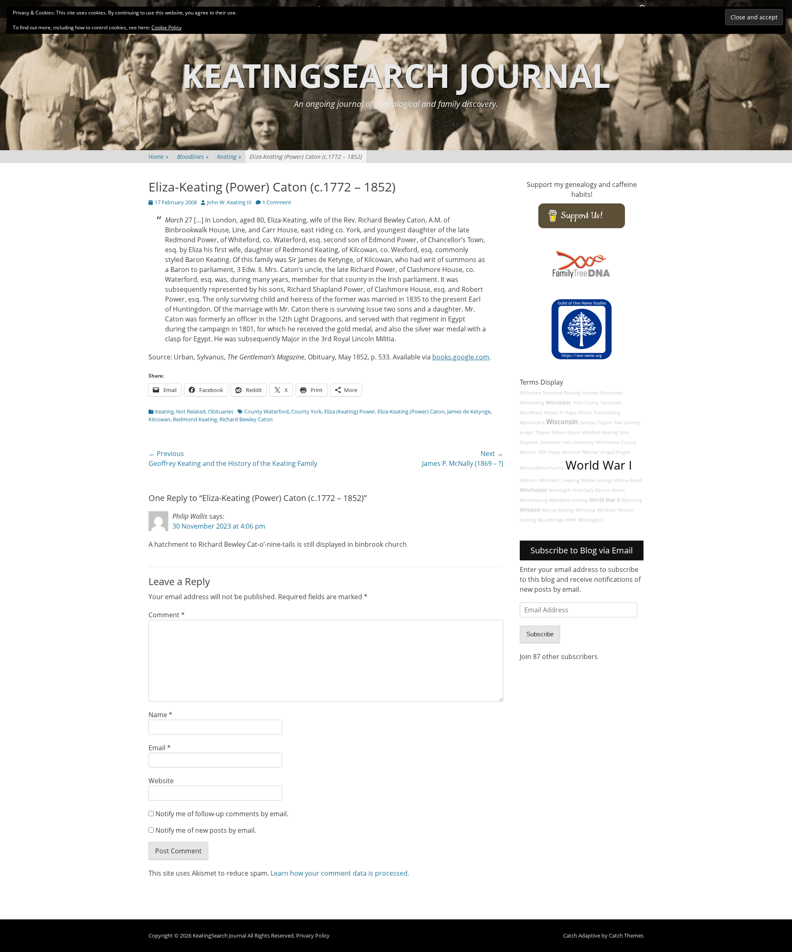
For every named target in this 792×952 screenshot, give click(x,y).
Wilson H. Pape (560, 413)
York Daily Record (591, 490)
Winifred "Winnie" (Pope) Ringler (596, 452)
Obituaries (220, 411)
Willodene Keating (568, 500)
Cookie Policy (166, 27)
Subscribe (540, 634)
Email (159, 747)
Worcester (558, 402)
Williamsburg (533, 500)
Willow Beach (628, 480)
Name (160, 714)
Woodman (611, 393)
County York (306, 411)
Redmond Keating (195, 419)
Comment (166, 614)
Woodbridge (550, 520)
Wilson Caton (566, 432)
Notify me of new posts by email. (206, 830)
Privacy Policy (313, 935)
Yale (618, 422)
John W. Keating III (229, 202)
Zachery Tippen (596, 422)
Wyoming (632, 500)
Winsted (530, 509)
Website (161, 780)
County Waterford (266, 411)
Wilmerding (532, 403)
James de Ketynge (468, 411)
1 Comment (276, 202)
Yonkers (590, 393)
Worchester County (616, 442)
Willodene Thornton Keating (550, 393)
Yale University (578, 442)
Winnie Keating (558, 510)
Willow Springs (597, 480)
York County (586, 403)
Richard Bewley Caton (246, 419)
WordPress (531, 413)
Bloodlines (193, 157)
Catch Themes (626, 935)
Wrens (618, 490)
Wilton (585, 413)
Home (158, 157)
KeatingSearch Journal (396, 74)
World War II (604, 499)
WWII (571, 520)
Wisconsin (562, 421)
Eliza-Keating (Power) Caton (411, 411)
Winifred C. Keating (559, 480)
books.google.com (460, 356)
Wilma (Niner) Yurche (542, 468)
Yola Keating (607, 413)
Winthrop (585, 510)
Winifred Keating (600, 432)
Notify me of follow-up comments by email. (222, 813)
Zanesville (550, 442)
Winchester (533, 490)
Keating (229, 157)
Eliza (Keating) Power (349, 411)
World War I (599, 465)
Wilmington (590, 520)
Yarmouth (611, 403)
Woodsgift (560, 490)
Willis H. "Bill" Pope (540, 452)
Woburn (528, 480)
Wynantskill (532, 422)
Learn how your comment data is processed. (340, 873)
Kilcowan (159, 419)
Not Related (190, 411)
